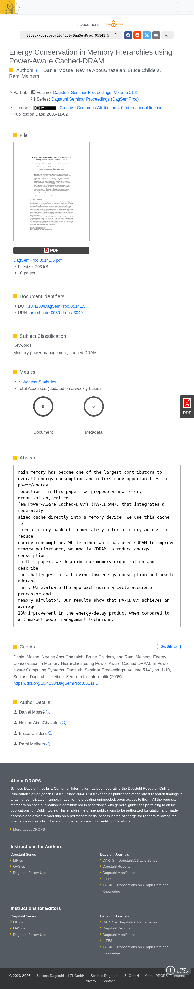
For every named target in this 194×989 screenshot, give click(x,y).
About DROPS (156, 976)
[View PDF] (51, 191)
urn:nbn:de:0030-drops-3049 (56, 312)
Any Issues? (183, 970)
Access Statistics (39, 381)
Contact (108, 981)
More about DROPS (29, 829)
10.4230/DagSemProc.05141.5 (56, 306)
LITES (107, 879)
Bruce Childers (144, 70)
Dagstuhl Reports (116, 866)
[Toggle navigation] (184, 7)
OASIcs (19, 866)
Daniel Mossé (58, 70)
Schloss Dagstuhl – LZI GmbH (60, 976)
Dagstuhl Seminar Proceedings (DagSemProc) (95, 99)
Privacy (90, 981)
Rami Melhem (24, 76)
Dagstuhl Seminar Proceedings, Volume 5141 (95, 92)
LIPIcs (18, 860)
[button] (167, 35)
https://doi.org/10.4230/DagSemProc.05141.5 (55, 683)
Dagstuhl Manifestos (119, 873)
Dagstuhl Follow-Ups (29, 873)
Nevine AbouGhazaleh (100, 70)
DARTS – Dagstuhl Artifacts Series (130, 860)
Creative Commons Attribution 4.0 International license (110, 107)
